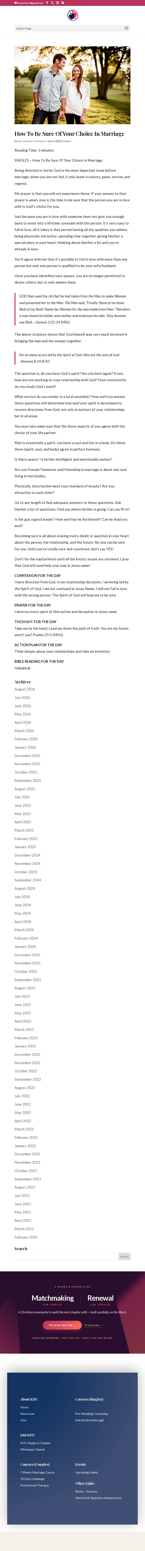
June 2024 (23, 905)
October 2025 (26, 772)
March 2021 (24, 1229)
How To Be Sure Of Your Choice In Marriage (69, 133)
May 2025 (23, 813)
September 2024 (28, 880)
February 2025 (26, 838)
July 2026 (22, 697)
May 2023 (23, 1013)
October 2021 (26, 1170)
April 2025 (23, 822)
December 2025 (27, 755)
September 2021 (28, 1179)
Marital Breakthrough (89, 1420)
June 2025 (23, 805)
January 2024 (25, 946)
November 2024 (27, 863)
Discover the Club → (62, 1325)
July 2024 (22, 897)
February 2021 (26, 1237)
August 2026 (25, 689)
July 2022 (22, 1096)
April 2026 (23, 722)
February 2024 (26, 938)
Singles (67, 141)
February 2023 (26, 1038)
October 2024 (26, 872)
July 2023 (22, 996)
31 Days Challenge (32, 1479)
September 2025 (28, 780)
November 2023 (27, 963)
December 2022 (27, 1054)
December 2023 (27, 955)
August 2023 (25, 988)
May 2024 (23, 913)
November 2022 (27, 1063)
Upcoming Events (86, 1472)
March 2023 (24, 1029)
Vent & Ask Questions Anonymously (98, 1498)
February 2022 (26, 1137)
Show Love (27, 1413)
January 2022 (25, 1146)
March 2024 (24, 930)
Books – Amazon (86, 1491)
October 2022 (26, 1071)
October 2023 (26, 971)
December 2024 (27, 855)
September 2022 (28, 1079)
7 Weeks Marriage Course (37, 1472)
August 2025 (25, 789)
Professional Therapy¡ (34, 1485)
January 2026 (25, 747)
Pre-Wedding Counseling (91, 1413)
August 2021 (25, 1187)
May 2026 (23, 714)
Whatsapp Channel (32, 1449)
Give (23, 1420)
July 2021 (22, 1195)
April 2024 (23, 921)
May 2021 (23, 1212)
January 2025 (25, 847)
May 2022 (23, 1112)
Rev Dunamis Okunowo (32, 141)
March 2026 (24, 730)
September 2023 (28, 980)
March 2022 (24, 1129)
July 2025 (22, 797)
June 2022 (23, 1104)
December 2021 (27, 1154)
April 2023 (23, 1021)
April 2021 (23, 1220)
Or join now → (93, 1325)
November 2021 (27, 1162)
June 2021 (23, 1204)
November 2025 (27, 764)
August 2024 (25, 888)
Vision (24, 1407)
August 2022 (25, 1087)
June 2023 (23, 1004)
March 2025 (24, 830)
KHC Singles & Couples (35, 1443)
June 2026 (23, 706)
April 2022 (23, 1121)
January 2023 (25, 1046)
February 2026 (26, 739)
